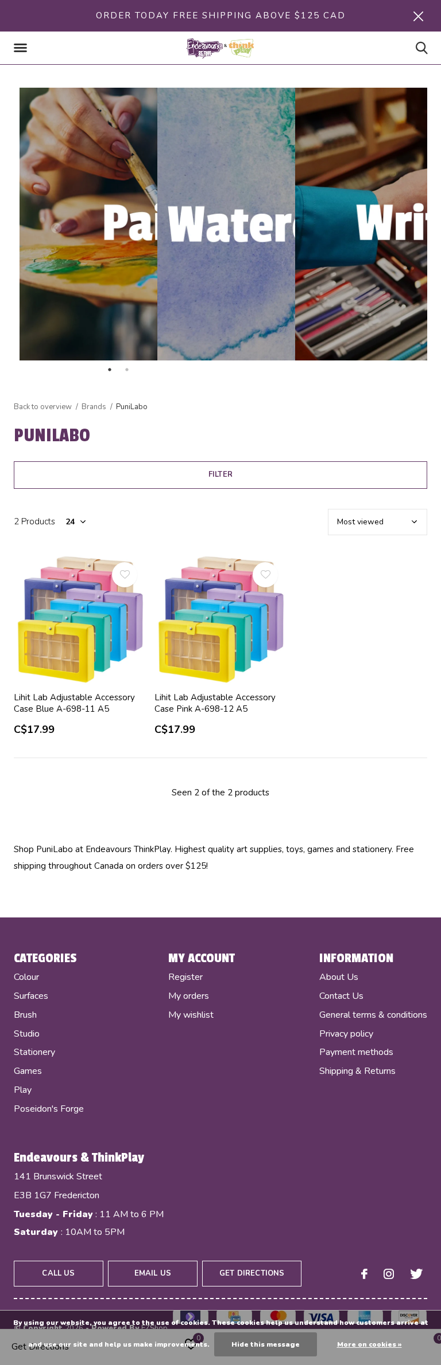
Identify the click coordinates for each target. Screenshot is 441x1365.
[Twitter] (416, 1273)
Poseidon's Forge (49, 1109)
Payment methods (356, 1052)
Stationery (34, 1052)
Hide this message (265, 1344)
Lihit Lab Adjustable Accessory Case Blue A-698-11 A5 (74, 703)
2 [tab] (178, 369)
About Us (338, 977)
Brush (25, 1015)
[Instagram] (389, 1273)
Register (185, 977)
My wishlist (191, 1015)
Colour (26, 977)
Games (28, 1071)
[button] (22, 48)
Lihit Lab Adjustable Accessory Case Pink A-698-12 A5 (215, 703)
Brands (94, 407)
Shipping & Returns (357, 1071)
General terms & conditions (373, 1015)
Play (23, 1090)
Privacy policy (346, 1033)
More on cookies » (369, 1344)
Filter (220, 474)
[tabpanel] (220, 224)
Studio (27, 1033)
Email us (152, 1273)
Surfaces (31, 996)
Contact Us (341, 996)
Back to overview (43, 407)
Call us (58, 1273)
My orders (188, 996)
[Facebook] (364, 1273)
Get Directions (251, 1273)
